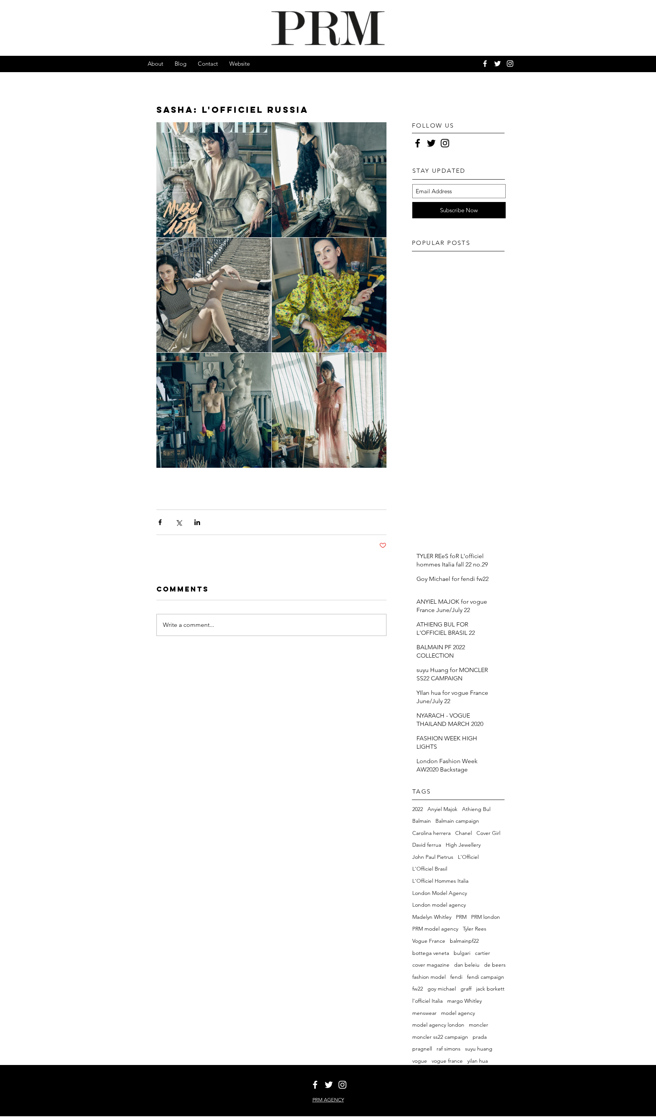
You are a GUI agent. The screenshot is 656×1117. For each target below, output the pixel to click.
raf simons (448, 1048)
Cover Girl (488, 833)
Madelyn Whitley (431, 916)
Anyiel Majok (442, 809)
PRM (461, 916)
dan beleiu (466, 964)
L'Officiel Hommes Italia (440, 880)
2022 (417, 809)
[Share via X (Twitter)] (178, 522)
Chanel (463, 833)
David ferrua (426, 844)
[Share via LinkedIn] (197, 522)
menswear (424, 1013)
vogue (419, 1060)
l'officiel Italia (427, 1000)
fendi (456, 976)
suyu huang (478, 1048)
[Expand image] (213, 179)
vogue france (447, 1060)
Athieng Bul (476, 809)
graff (466, 988)
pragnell (422, 1048)
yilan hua (477, 1060)
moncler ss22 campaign (440, 1036)
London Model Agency (439, 893)
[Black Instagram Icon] (445, 143)
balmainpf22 (464, 940)
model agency (458, 1013)
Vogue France (428, 940)
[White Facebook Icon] (485, 63)
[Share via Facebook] (160, 522)
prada (480, 1036)
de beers (495, 964)
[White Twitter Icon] (497, 63)
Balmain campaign (457, 820)
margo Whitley (464, 1000)
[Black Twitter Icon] (431, 143)
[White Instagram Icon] (510, 63)
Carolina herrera (431, 833)
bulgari (462, 953)
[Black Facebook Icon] (417, 143)
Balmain (421, 820)
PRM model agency (435, 928)
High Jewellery (463, 844)
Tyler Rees (474, 928)
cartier (482, 953)
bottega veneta (430, 953)
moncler (478, 1024)
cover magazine (430, 964)
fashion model (429, 976)
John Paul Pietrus (432, 857)
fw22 (417, 988)
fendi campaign (485, 976)
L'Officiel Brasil (429, 868)
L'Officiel (468, 857)
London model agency (439, 904)
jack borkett (490, 988)
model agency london (438, 1024)
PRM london (485, 916)
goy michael (441, 988)
